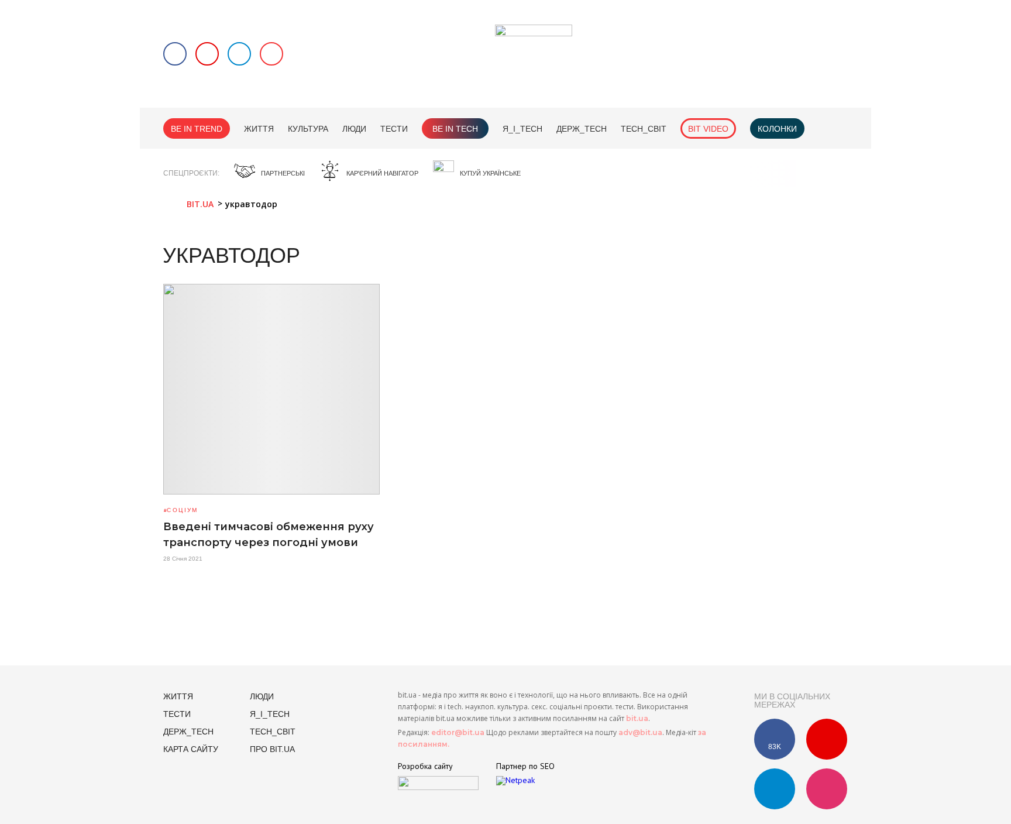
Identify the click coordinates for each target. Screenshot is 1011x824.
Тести (394, 128)
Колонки (777, 128)
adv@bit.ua (640, 732)
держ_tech (581, 128)
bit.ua (637, 718)
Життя (259, 128)
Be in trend (196, 128)
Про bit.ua (272, 749)
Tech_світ (643, 128)
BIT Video (708, 128)
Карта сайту (190, 749)
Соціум (182, 510)
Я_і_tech (522, 128)
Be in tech (455, 128)
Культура (308, 128)
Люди (354, 128)
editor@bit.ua (457, 732)
